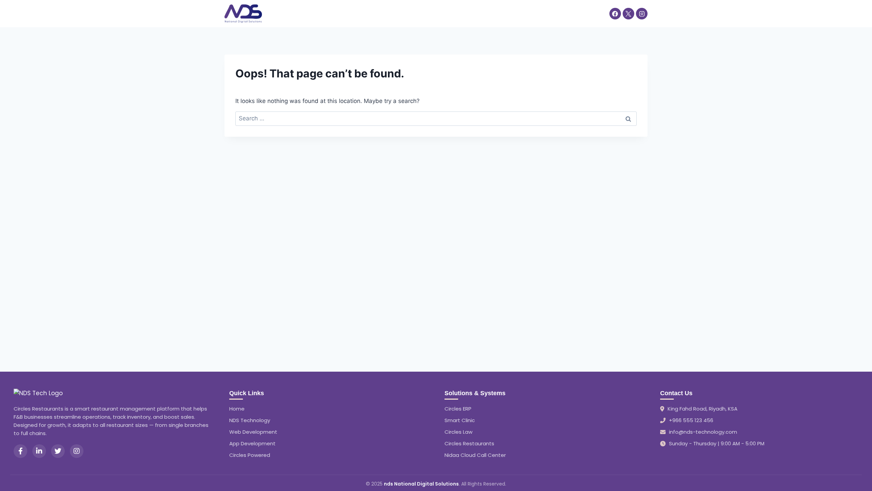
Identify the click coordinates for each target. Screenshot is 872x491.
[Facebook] (615, 13)
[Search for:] (436, 118)
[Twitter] (58, 451)
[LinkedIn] (39, 451)
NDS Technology (249, 420)
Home (277, 13)
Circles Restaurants (469, 443)
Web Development (253, 431)
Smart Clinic (460, 420)
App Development (252, 443)
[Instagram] (642, 13)
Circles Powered (249, 455)
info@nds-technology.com (703, 431)
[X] (628, 13)
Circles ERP (458, 408)
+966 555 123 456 (691, 420)
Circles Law (458, 431)
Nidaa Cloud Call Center (475, 455)
